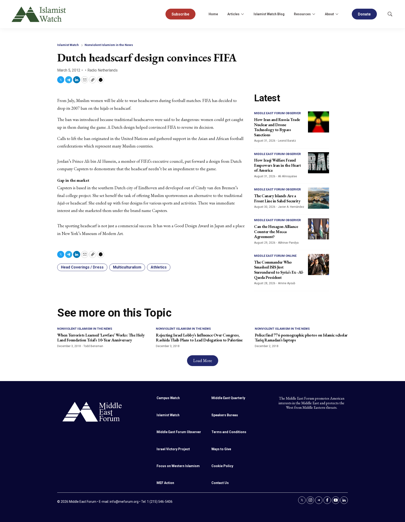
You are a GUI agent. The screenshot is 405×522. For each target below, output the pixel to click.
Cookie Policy (222, 466)
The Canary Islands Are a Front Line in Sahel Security (277, 198)
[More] (242, 14)
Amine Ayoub (286, 283)
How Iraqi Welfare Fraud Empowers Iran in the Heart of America (277, 165)
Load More (202, 360)
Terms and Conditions (228, 432)
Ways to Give (221, 449)
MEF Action (165, 483)
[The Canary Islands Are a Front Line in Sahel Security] (318, 198)
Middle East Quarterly (228, 398)
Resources (302, 14)
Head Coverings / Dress (82, 267)
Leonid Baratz (287, 140)
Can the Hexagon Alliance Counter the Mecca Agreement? (276, 231)
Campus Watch (168, 398)
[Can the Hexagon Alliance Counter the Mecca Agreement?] (318, 228)
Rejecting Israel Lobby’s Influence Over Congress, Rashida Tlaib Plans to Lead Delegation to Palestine (199, 337)
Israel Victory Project (173, 449)
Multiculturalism (127, 267)
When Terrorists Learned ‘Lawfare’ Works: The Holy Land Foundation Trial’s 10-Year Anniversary (101, 337)
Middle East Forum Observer (277, 113)
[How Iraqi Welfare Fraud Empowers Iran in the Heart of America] (318, 162)
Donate (364, 14)
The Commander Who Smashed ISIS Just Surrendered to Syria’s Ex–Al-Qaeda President (279, 269)
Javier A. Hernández (291, 206)
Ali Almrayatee (287, 176)
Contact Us (220, 483)
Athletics (159, 267)
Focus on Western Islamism (178, 466)
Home (213, 14)
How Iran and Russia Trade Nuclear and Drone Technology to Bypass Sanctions (277, 127)
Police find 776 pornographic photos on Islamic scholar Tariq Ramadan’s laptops (301, 337)
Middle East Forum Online (275, 255)
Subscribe (180, 14)
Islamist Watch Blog (269, 14)
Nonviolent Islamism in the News (109, 45)
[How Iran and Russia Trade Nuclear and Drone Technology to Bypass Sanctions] (318, 121)
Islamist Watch (68, 45)
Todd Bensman (93, 346)
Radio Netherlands (102, 70)
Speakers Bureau (224, 415)
